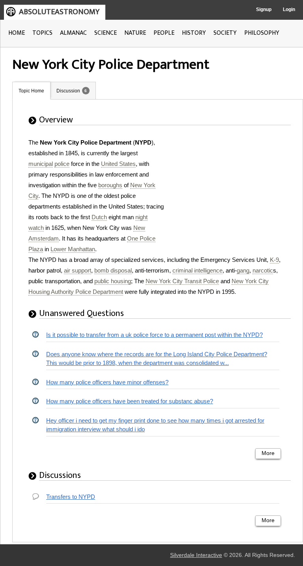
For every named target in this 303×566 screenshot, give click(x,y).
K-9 (274, 259)
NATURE (135, 33)
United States (118, 163)
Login (289, 9)
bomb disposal (113, 270)
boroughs (110, 185)
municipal (40, 163)
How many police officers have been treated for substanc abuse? (129, 401)
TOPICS (42, 33)
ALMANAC (73, 33)
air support (77, 270)
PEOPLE (163, 33)
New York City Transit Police (182, 281)
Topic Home (31, 91)
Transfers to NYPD (70, 496)
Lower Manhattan (72, 249)
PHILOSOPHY (261, 33)
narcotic (262, 270)
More (268, 453)
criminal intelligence (197, 270)
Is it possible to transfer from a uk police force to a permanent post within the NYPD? (154, 334)
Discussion (68, 91)
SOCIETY (225, 33)
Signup (263, 9)
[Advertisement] (231, 186)
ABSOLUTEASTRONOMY (59, 12)
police (61, 163)
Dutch (99, 217)
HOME (16, 33)
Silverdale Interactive (196, 555)
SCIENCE (105, 33)
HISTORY (194, 33)
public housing (112, 281)
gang (243, 270)
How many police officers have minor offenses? (107, 382)
